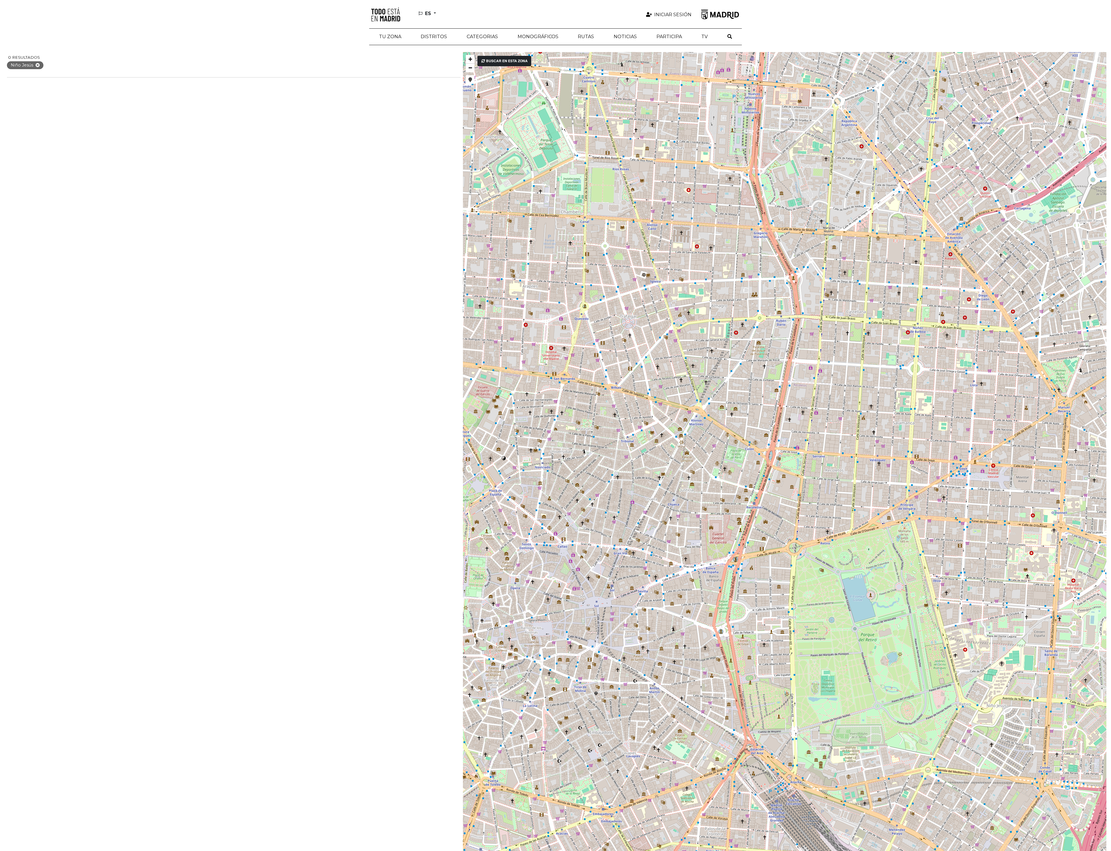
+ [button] (470, 59)
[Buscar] (730, 37)
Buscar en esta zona (506, 60)
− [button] (470, 67)
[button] (434, 37)
